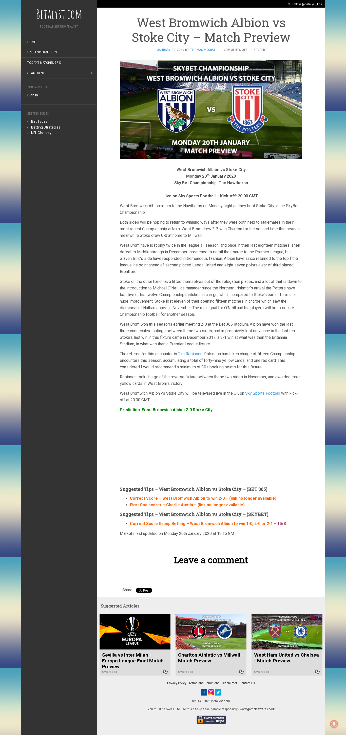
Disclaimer (229, 683)
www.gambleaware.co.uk (257, 709)
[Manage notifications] (334, 724)
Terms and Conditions (204, 683)
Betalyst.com (59, 14)
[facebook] (204, 692)
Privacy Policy (176, 683)
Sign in (32, 95)
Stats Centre (37, 73)
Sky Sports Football (262, 393)
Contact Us (247, 683)
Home (31, 42)
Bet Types (39, 121)
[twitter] (218, 692)
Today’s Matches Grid (44, 63)
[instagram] (211, 692)
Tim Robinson (190, 353)
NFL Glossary (41, 133)
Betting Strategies (45, 127)
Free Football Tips (42, 52)
